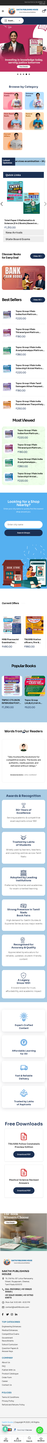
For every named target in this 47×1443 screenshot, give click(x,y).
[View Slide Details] (23, 48)
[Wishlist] (41, 1439)
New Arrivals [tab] (14, 232)
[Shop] (6, 1439)
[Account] (17, 1439)
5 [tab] (29, 74)
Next (44, 48)
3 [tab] (23, 74)
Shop (6, 1441)
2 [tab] (20, 74)
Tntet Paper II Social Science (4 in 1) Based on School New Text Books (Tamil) (22, 223)
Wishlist (40, 1441)
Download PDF (24, 1154)
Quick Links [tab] (13, 175)
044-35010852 (39, 2)
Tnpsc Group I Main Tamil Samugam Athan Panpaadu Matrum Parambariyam (29, 386)
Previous (3, 48)
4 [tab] (26, 74)
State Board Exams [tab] (18, 239)
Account (17, 1441)
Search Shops (23, 533)
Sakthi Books (8, 1422)
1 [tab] (17, 74)
